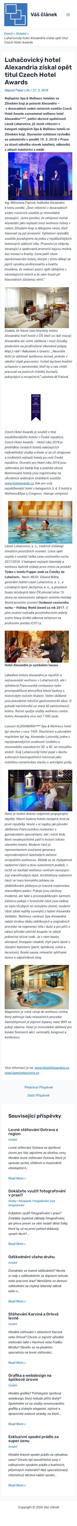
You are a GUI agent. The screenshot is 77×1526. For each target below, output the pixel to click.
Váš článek (44, 14)
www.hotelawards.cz (19, 483)
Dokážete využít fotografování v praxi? (37, 1193)
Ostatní (12, 1139)
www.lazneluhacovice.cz (22, 1073)
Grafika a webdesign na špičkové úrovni (29, 1377)
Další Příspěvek (38, 1095)
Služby (12, 1201)
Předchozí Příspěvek (38, 1087)
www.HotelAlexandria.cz (52, 1068)
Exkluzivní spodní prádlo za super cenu (33, 1438)
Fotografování (40, 1201)
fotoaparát (25, 1201)
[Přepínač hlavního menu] (68, 14)
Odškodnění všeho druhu (31, 1257)
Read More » (17, 1178)
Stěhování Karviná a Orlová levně (33, 1316)
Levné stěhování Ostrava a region (33, 1131)
